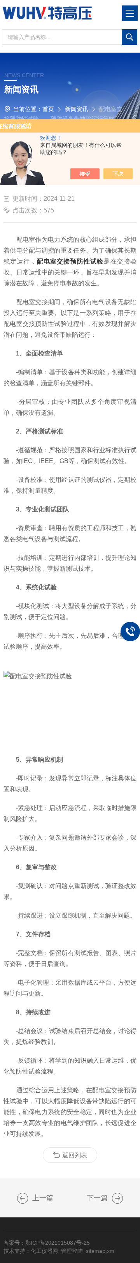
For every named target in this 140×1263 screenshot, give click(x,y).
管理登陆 (72, 1251)
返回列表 (74, 1155)
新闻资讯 (76, 109)
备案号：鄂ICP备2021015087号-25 (47, 1243)
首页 (48, 109)
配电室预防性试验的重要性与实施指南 (22, 1198)
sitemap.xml (101, 1251)
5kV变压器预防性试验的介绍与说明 (117, 1198)
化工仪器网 (44, 1251)
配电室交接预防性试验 (70, 261)
